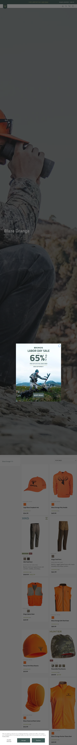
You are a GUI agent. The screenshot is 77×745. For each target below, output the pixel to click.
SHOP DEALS (38, 395)
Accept (24, 740)
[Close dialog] (59, 346)
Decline (38, 740)
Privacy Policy (5, 736)
